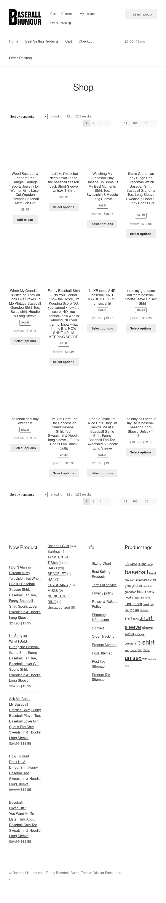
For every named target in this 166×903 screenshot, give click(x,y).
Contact (98, 628)
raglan (134, 609)
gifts (128, 585)
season (144, 610)
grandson (130, 592)
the (139, 650)
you (127, 665)
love (128, 603)
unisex (133, 657)
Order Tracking (60, 23)
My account (88, 13)
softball (129, 634)
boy (127, 580)
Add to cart (25, 219)
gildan (137, 585)
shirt (128, 618)
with (144, 659)
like (142, 597)
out (127, 610)
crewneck (141, 580)
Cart (53, 13)
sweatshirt (131, 643)
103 (145, 123)
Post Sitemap (102, 653)
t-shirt (146, 641)
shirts (136, 618)
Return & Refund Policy (105, 604)
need (146, 604)
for (154, 579)
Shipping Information (100, 617)
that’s (133, 650)
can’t (132, 579)
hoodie (129, 597)
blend (152, 573)
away (150, 564)
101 (124, 123)
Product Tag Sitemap (101, 677)
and (144, 563)
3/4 (127, 563)
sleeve (147, 627)
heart (141, 591)
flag (150, 579)
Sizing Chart (101, 563)
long (147, 597)
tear (127, 650)
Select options (63, 207)
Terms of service (104, 584)
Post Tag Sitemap (98, 664)
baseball (136, 571)
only (152, 604)
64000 (133, 564)
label (136, 597)
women (152, 659)
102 (135, 123)
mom (137, 603)
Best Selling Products (41, 41)
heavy (150, 592)
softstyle (139, 634)
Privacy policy (102, 593)
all (139, 564)
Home (13, 41)
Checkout (67, 13)
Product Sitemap (104, 644)
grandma (147, 586)
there (146, 650)
